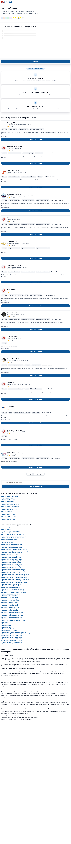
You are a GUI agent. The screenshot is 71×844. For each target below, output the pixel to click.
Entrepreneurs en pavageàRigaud (11, 572)
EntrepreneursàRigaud (8, 546)
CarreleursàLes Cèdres (8, 519)
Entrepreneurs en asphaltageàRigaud (12, 552)
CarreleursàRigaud (7, 529)
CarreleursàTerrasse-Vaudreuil (10, 504)
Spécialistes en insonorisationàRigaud (12, 640)
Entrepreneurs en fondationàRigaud (11, 567)
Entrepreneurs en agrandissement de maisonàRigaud (16, 551)
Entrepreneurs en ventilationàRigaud (11, 585)
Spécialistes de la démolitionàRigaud (12, 637)
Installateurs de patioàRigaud (10, 605)
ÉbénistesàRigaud (7, 541)
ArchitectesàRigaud (7, 527)
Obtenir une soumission (35, 139)
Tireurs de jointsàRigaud (8, 643)
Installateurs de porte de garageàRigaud (12, 612)
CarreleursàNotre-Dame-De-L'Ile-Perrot (12, 503)
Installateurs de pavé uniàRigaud (10, 607)
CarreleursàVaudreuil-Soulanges (11, 518)
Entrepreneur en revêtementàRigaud (12, 544)
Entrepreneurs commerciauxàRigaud (12, 547)
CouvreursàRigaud (7, 532)
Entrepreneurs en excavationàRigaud (12, 566)
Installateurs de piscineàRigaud (10, 609)
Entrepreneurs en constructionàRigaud (12, 562)
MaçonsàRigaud (6, 619)
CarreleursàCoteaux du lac (9, 509)
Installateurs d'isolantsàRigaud (10, 597)
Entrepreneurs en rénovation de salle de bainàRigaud (16, 580)
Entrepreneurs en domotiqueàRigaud (12, 564)
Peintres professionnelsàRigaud (10, 624)
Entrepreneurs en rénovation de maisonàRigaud (14, 577)
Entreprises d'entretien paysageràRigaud (13, 589)
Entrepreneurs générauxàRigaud (11, 587)
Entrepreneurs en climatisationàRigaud (12, 559)
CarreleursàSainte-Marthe (9, 514)
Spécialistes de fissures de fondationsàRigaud (14, 632)
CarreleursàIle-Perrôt (8, 501)
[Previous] (27, 474)
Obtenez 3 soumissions (35, 486)
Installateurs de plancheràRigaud (10, 610)
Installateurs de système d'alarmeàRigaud (13, 615)
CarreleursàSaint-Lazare (8, 499)
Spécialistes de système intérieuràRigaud (13, 639)
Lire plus (3, 133)
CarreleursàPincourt (7, 498)
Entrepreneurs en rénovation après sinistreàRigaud (15, 574)
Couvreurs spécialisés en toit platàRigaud (13, 537)
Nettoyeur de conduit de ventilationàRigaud (13, 620)
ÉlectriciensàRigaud (7, 542)
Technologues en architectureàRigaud (12, 642)
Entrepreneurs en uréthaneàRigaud (11, 584)
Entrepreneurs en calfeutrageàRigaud (12, 556)
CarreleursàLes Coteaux (8, 513)
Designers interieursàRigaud (9, 539)
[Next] (43, 474)
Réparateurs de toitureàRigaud (10, 630)
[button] (69, 2)
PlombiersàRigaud (7, 627)
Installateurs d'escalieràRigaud (10, 595)
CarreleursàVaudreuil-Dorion (10, 496)
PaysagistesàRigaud (7, 622)
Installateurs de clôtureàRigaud (10, 600)
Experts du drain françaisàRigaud (11, 594)
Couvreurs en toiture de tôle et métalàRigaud (14, 536)
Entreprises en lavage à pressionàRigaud (13, 590)
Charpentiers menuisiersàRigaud (10, 531)
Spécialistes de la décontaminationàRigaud (13, 635)
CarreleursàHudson (7, 511)
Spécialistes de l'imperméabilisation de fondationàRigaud (17, 634)
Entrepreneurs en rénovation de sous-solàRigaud (15, 582)
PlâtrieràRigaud (6, 625)
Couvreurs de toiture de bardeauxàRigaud (13, 534)
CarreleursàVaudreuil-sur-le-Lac (10, 506)
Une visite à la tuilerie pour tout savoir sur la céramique (17, 719)
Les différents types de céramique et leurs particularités (16, 716)
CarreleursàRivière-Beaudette (10, 508)
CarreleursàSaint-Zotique (9, 516)
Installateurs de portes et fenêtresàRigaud (13, 614)
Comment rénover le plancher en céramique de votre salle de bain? (20, 717)
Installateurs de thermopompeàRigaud (12, 617)
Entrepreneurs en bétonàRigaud (10, 554)
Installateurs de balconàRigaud (10, 599)
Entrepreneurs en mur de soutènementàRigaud (14, 571)
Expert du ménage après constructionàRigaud (14, 592)
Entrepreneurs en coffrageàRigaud (11, 561)
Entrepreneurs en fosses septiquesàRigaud (13, 569)
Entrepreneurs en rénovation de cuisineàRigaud (14, 576)
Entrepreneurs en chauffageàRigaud (11, 557)
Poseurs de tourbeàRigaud (9, 629)
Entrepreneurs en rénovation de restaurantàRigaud (15, 579)
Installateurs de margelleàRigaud (11, 604)
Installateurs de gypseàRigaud (10, 602)
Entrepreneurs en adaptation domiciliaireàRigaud (15, 549)
